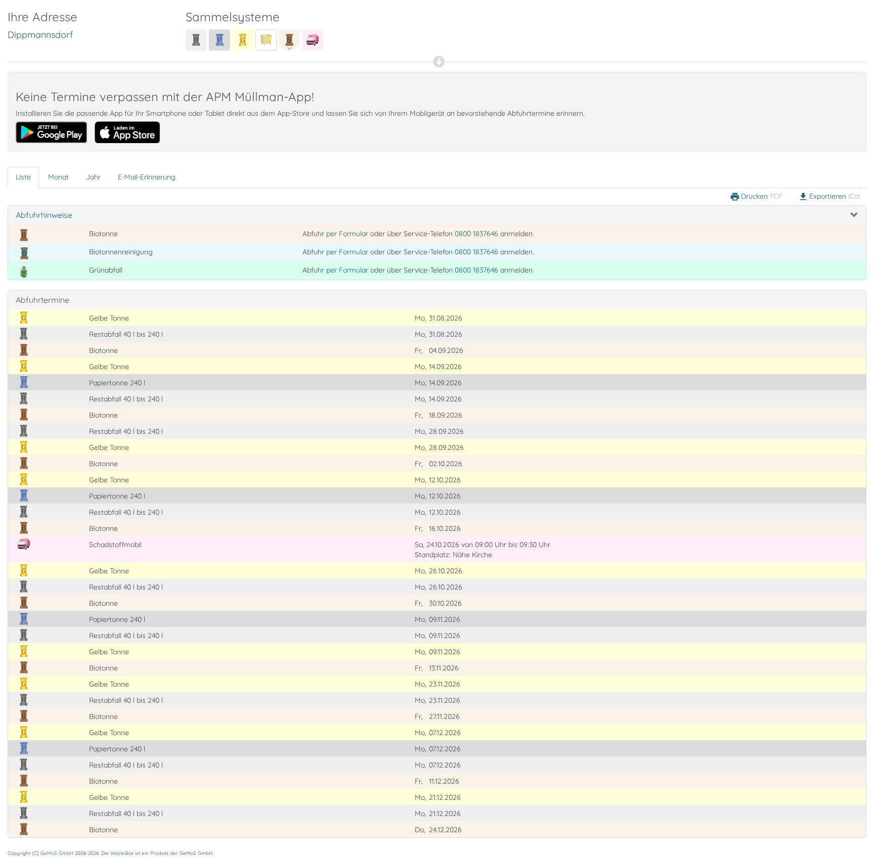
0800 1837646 (476, 233)
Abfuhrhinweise (44, 215)
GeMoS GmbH (56, 853)
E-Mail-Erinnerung (147, 177)
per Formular (347, 233)
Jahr (93, 177)
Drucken (756, 197)
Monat (58, 177)
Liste (23, 177)
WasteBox (122, 853)
